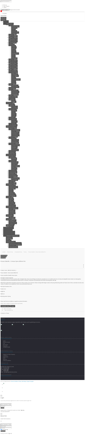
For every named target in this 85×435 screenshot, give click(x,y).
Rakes (13, 167)
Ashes (13, 73)
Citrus (10, 25)
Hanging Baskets (12, 172)
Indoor (10, 226)
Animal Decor (12, 185)
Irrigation (8, 197)
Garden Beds (12, 157)
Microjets (11, 202)
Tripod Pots (14, 108)
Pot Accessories (12, 119)
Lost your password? (5, 411)
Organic (13, 131)
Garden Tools (12, 161)
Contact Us (9, 237)
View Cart (3, 17)
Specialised (14, 136)
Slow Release (15, 133)
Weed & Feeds (15, 142)
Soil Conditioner (15, 135)
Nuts (13, 54)
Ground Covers (12, 62)
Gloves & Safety (12, 171)
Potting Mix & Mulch (11, 206)
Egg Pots (14, 114)
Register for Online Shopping (12, 235)
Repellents (14, 147)
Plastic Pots (11, 117)
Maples (13, 78)
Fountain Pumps (15, 178)
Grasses (11, 59)
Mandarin (14, 31)
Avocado (14, 47)
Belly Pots (14, 110)
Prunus (13, 82)
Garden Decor (10, 184)
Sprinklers (11, 224)
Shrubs (10, 95)
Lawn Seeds (11, 218)
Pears (13, 57)
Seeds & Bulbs (10, 215)
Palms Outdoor (15, 87)
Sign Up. (23, 410)
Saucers (13, 122)
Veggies (13, 101)
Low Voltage (14, 179)
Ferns (10, 43)
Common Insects (15, 145)
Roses (10, 89)
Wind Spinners (12, 195)
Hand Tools (14, 163)
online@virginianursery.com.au (10, 372)
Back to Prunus (4, 256)
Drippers (11, 199)
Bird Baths (11, 104)
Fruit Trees (11, 44)
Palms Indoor (14, 85)
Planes (13, 80)
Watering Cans (12, 183)
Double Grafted (15, 26)
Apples (13, 46)
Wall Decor (11, 193)
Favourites (5, 345)
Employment (9, 238)
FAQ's (8, 239)
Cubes (13, 112)
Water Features (10, 225)
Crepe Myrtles (15, 75)
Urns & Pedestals (12, 125)
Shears (13, 169)
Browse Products (6, 342)
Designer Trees (12, 42)
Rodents (14, 148)
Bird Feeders (12, 188)
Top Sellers (14, 36)
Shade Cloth (11, 180)
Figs (13, 49)
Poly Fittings (11, 203)
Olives (13, 56)
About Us (8, 240)
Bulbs (10, 216)
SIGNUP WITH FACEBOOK (5, 418)
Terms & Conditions (11, 242)
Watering (8, 219)
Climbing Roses (15, 91)
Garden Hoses (12, 220)
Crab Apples (14, 74)
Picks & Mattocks (15, 166)
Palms (10, 84)
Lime (13, 30)
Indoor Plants (12, 67)
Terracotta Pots (12, 124)
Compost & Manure (13, 208)
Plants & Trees (10, 23)
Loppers (13, 164)
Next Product (3, 258)
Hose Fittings (12, 221)
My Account (5, 344)
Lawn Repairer (15, 140)
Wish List (5, 5)
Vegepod (14, 159)
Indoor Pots (11, 105)
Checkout (3, 20)
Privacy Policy (12, 245)
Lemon (13, 28)
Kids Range (11, 173)
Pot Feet (13, 120)
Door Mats (11, 156)
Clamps (10, 198)
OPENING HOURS (6, 347)
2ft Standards (15, 93)
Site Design (24, 381)
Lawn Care (11, 137)
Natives (11, 69)
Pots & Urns (9, 103)
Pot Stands (14, 121)
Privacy (20, 381)
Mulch (10, 209)
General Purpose (15, 130)
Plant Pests (14, 146)
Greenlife (14, 158)
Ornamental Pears (16, 79)
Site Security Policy (13, 246)
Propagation (11, 213)
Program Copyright (30, 381)
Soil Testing (11, 152)
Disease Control (12, 127)
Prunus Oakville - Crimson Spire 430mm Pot (37, 252)
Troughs (13, 115)
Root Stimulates (15, 132)
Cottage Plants (12, 40)
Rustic (10, 189)
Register (7, 6)
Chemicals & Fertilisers (11, 126)
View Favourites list (9, 310)
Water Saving (12, 151)
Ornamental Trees (13, 72)
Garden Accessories (11, 155)
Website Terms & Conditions (15, 244)
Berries (13, 48)
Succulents (11, 98)
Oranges (14, 33)
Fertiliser (14, 138)
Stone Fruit (14, 58)
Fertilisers (11, 129)
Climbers (11, 35)
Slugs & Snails (15, 150)
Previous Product (4, 255)
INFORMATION (7, 234)
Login (4, 6)
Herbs (13, 100)
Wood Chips (11, 210)
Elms (13, 77)
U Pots (13, 116)
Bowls (13, 111)
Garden (6, 22)
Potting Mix (11, 211)
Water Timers (12, 205)
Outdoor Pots (12, 109)
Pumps (10, 177)
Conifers (11, 37)
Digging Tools (14, 162)
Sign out (10, 433)
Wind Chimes (12, 194)
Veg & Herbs (11, 99)
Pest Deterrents (12, 174)
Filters (10, 200)
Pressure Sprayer (13, 176)
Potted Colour (12, 88)
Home (4, 341)
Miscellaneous (15, 32)
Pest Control (14, 141)
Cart (4, 343)
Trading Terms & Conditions (15, 243)
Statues (11, 190)
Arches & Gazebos (13, 187)
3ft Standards (15, 94)
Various (13, 83)
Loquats (13, 52)
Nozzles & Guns (12, 223)
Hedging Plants (12, 64)
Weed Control (12, 153)
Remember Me (5, 429)
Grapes (13, 51)
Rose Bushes (14, 90)
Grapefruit (14, 27)
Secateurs (14, 168)
